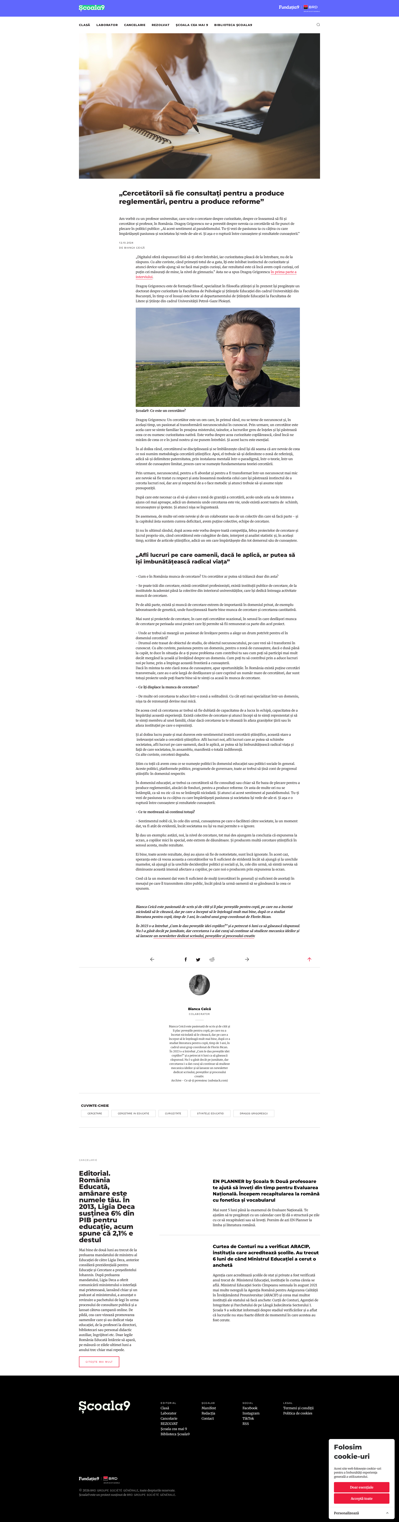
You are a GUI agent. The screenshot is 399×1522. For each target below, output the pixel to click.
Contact (208, 1418)
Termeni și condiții (298, 1408)
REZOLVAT (161, 25)
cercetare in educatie (133, 1113)
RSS (246, 1424)
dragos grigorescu (254, 1113)
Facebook (250, 1408)
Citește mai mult (99, 1361)
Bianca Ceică (199, 1009)
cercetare (94, 1113)
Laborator (107, 25)
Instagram (251, 1413)
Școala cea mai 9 (192, 25)
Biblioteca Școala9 (233, 25)
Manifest (209, 1408)
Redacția (208, 1413)
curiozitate (173, 1113)
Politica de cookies (297, 1413)
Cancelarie (134, 25)
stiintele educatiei (210, 1113)
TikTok (248, 1418)
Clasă (84, 25)
